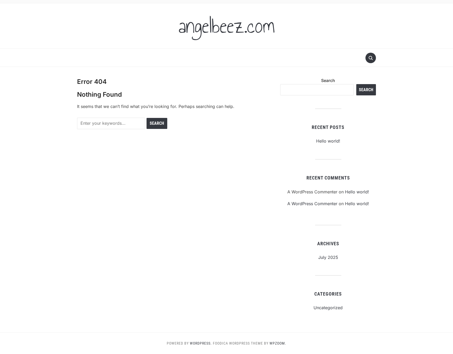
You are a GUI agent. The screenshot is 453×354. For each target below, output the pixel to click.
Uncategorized (328, 307)
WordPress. (201, 343)
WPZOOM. (277, 343)
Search (328, 80)
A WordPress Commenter (312, 203)
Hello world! (328, 141)
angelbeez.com (227, 26)
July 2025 (328, 257)
